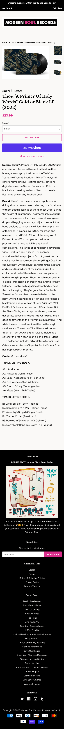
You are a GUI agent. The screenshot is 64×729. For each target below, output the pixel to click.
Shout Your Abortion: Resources (32, 655)
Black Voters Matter (32, 605)
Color (5, 122)
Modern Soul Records (31, 710)
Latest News (32, 456)
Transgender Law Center (32, 659)
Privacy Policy (32, 582)
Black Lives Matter (32, 601)
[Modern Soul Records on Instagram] (35, 699)
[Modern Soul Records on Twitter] (22, 699)
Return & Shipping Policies (32, 578)
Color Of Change (32, 609)
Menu (9, 8)
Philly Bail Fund (32, 638)
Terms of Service (32, 586)
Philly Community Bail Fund (32, 642)
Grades (32, 574)
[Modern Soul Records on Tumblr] (42, 699)
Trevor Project (32, 671)
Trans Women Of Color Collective (32, 667)
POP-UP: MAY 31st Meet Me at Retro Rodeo (32, 462)
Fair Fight (32, 618)
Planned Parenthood (32, 646)
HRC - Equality (32, 630)
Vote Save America (32, 679)
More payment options (32, 156)
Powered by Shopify (52, 710)
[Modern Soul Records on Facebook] (29, 699)
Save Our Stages (32, 651)
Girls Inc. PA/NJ (32, 622)
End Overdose (32, 613)
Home (4, 42)
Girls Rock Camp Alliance (32, 626)
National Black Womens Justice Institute (32, 634)
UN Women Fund (32, 675)
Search (32, 570)
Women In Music (32, 684)
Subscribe (53, 554)
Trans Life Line (32, 663)
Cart (59, 8)
